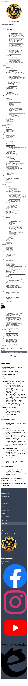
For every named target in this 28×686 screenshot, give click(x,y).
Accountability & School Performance (14, 72)
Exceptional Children (13, 110)
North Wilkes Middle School (15, 52)
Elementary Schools (10, 135)
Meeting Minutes (9, 131)
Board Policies (9, 129)
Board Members (9, 127)
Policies (7, 157)
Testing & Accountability (14, 116)
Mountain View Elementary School (16, 38)
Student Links (9, 180)
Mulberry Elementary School (15, 40)
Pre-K (10, 111)
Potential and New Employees (12, 173)
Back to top (5, 563)
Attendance (11, 158)
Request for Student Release (12, 166)
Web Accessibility (10, 93)
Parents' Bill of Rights (10, 153)
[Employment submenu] (3, 172)
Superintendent (9, 92)
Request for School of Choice (12, 164)
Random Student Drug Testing (15, 159)
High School (11, 105)
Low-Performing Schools (14, 76)
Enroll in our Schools (10, 145)
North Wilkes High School (14, 59)
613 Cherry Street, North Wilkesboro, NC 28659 (11, 556)
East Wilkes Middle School (14, 51)
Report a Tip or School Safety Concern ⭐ (15, 163)
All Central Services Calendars (12, 178)
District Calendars (12, 84)
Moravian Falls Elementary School (16, 36)
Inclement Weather (10, 146)
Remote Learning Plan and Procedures (17, 150)
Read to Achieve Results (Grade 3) (16, 78)
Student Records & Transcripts (12, 167)
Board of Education (13, 68)
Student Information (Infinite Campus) (17, 113)
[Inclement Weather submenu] (14, 146)
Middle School (12, 104)
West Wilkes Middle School (15, 54)
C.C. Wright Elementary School (15, 34)
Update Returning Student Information (14, 168)
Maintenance (8, 122)
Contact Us (11, 71)
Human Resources (10, 121)
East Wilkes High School (14, 57)
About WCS (8, 67)
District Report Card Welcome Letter (16, 73)
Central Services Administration (13, 81)
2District (8, 63)
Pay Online (8, 156)
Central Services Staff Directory (13, 82)
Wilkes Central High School (15, 61)
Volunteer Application (10, 169)
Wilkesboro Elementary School (15, 46)
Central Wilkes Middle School (15, 50)
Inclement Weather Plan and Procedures (17, 147)
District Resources (10, 83)
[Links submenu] (3, 177)
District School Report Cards (15, 75)
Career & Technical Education (15, 108)
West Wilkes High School (14, 60)
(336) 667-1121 (7, 557)
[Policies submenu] (10, 157)
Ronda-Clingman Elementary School (17, 44)
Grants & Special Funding (11, 88)
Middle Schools (9, 136)
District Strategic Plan (10, 87)
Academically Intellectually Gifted (16, 106)
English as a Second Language (15, 109)
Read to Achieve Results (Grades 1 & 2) (17, 77)
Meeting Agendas (10, 130)
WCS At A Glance (13, 70)
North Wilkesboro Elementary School (17, 41)
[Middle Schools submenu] (6, 49)
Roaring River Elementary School (16, 43)
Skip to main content (5, 1)
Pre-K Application (10, 162)
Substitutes (8, 174)
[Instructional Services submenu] (16, 220)
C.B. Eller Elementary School (15, 33)
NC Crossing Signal (10, 151)
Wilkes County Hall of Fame (12, 94)
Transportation (9, 124)
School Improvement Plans (14, 79)
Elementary (11, 103)
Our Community (9, 89)
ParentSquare (9, 152)
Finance (7, 120)
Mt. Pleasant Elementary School (15, 39)
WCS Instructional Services (15, 102)
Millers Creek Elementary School (16, 35)
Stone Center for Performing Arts (13, 91)
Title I (10, 118)
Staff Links (8, 179)
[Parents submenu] (3, 140)
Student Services (12, 114)
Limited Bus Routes (13, 148)
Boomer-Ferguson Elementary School (17, 32)
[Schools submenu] (3, 28)
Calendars (8, 142)
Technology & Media (13, 115)
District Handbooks (13, 86)
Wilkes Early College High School (16, 62)
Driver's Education (10, 119)
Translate (11, 559)
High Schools (9, 137)
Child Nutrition (9, 99)
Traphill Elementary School (14, 45)
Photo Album (9, 182)
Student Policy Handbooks (14, 161)
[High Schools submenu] (3, 338)
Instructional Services (10, 100)
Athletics (8, 98)
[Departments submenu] (3, 97)
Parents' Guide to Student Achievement (17, 154)
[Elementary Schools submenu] (3, 312)
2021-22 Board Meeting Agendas (8, 348)
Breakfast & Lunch (10, 141)
